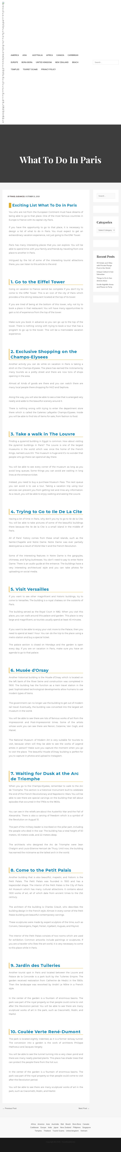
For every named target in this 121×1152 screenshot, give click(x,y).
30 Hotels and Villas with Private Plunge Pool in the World (104, 265)
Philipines (77, 1127)
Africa (33, 1124)
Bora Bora (76, 1124)
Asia (48, 1124)
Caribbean (34, 1127)
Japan (56, 1127)
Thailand (47, 1131)
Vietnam (83, 1131)
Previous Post (10, 1108)
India (50, 1127)
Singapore (86, 1127)
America (41, 1124)
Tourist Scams (58, 1131)
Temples (38, 1131)
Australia (55, 1124)
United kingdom (72, 1131)
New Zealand (65, 1127)
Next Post (84, 1108)
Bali (62, 1124)
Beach (68, 1124)
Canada (86, 1124)
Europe (43, 1127)
